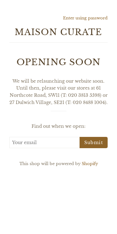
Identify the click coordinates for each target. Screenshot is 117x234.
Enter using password (85, 18)
